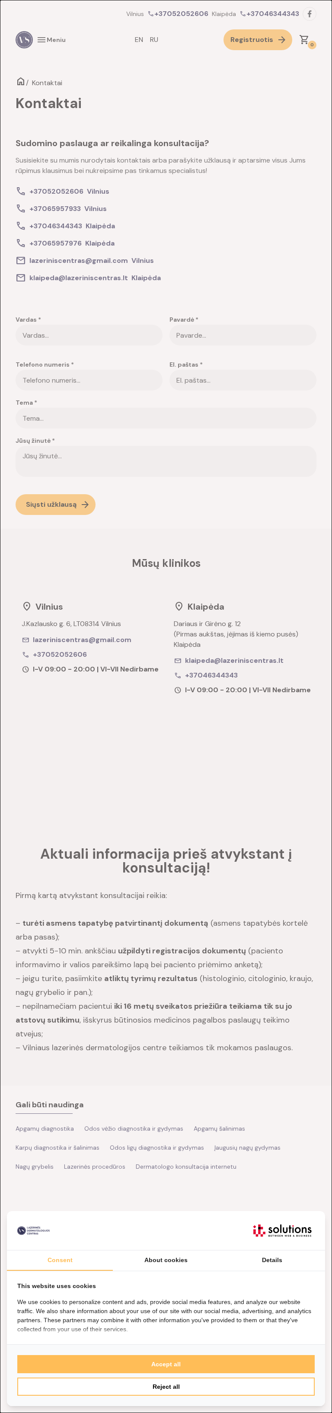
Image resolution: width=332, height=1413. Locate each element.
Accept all (166, 1364)
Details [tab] (272, 1259)
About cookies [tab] (166, 1259)
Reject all (166, 1386)
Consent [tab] (60, 1259)
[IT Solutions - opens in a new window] (282, 1230)
